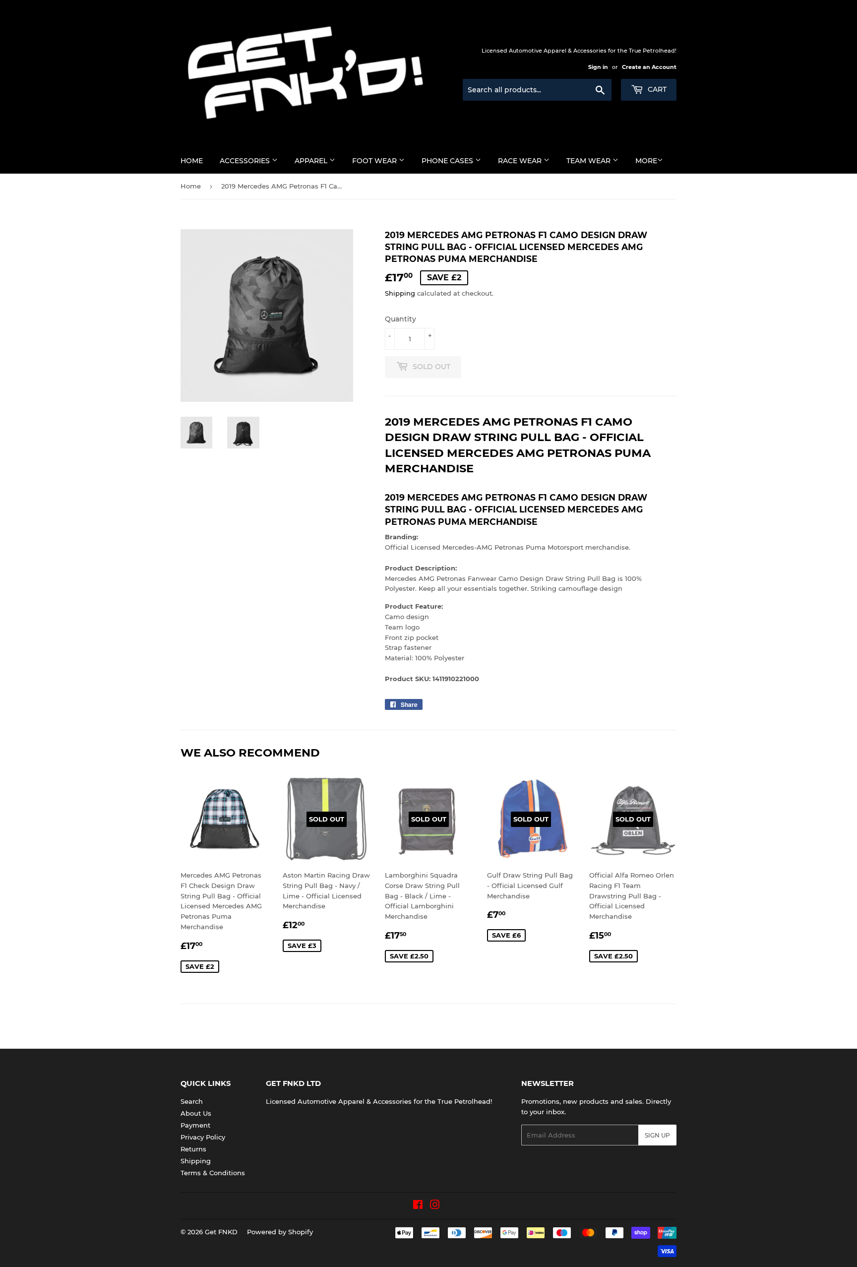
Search (192, 1101)
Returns (193, 1149)
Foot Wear (375, 160)
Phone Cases (448, 160)
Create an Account (649, 66)
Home (192, 160)
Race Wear (521, 160)
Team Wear (589, 160)
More (646, 160)
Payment (195, 1125)
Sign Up (657, 1135)
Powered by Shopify (280, 1232)
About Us (196, 1113)
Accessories (246, 160)
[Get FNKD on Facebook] (418, 1206)
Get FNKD (221, 1232)
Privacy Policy (203, 1137)
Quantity (400, 319)
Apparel (312, 160)
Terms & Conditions (213, 1173)
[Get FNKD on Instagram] (435, 1206)
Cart (656, 89)
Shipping (400, 293)
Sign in (598, 66)
